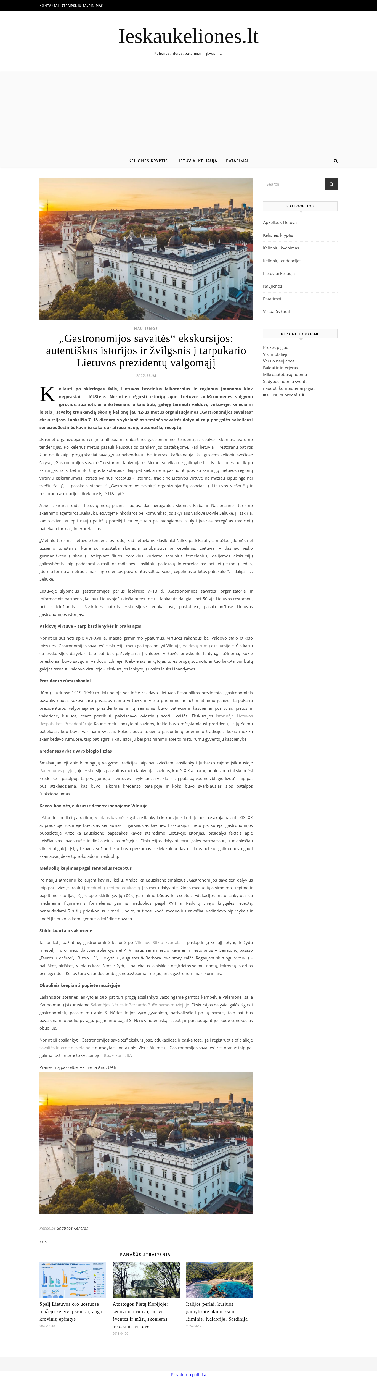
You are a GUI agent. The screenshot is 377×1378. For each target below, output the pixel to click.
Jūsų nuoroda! (283, 395)
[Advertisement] (188, 113)
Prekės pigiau (275, 347)
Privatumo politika (188, 1374)
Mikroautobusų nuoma (285, 374)
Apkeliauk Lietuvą (280, 222)
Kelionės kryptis (148, 160)
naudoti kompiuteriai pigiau (289, 388)
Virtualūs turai (276, 311)
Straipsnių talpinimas (82, 5)
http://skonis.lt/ (116, 1055)
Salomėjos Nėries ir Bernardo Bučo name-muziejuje (140, 1005)
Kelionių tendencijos (282, 260)
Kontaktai (49, 5)
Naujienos (146, 328)
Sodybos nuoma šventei (286, 381)
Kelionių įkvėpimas (281, 248)
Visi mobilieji (275, 354)
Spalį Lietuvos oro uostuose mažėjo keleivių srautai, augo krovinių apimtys (70, 1311)
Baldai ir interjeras (280, 367)
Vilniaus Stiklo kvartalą (157, 942)
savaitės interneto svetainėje (66, 1047)
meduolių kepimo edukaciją (113, 887)
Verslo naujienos (278, 361)
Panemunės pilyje (56, 770)
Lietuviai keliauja (197, 160)
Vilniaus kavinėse (111, 817)
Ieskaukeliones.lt (188, 35)
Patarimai (237, 160)
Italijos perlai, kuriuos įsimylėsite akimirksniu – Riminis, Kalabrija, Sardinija (217, 1311)
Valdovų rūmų (196, 645)
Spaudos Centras (72, 1228)
